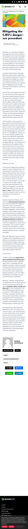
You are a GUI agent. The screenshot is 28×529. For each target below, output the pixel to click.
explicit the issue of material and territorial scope (13, 258)
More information (20, 526)
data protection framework (17, 202)
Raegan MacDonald (18, 342)
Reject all (11, 526)
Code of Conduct (5, 513)
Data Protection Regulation (11, 359)
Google (6, 363)
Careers (3, 507)
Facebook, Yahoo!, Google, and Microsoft (14, 287)
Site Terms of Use (6, 515)
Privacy (18, 350)
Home (4, 11)
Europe (5, 355)
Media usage (4, 511)
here (4, 190)
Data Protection (8, 350)
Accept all (4, 526)
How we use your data (7, 509)
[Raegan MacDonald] (8, 342)
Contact (3, 505)
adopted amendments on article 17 (13, 219)
